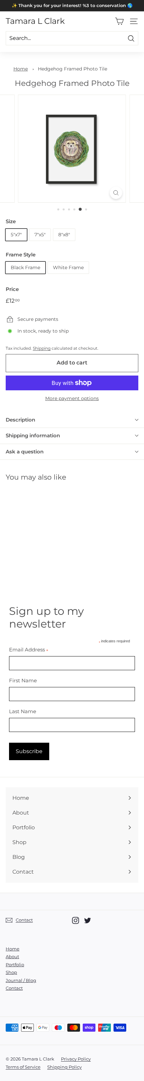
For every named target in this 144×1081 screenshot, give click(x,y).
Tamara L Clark (35, 21)
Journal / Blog (21, 980)
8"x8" (64, 235)
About (12, 956)
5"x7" (16, 235)
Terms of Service (23, 1067)
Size (11, 221)
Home (20, 69)
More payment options (72, 398)
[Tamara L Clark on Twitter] (87, 920)
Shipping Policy (64, 1067)
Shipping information (33, 435)
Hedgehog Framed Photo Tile (72, 69)
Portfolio (15, 964)
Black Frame (25, 267)
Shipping (42, 348)
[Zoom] (116, 193)
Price (12, 289)
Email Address (28, 649)
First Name (23, 680)
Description (20, 419)
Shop (11, 972)
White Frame (68, 267)
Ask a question (25, 451)
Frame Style (20, 254)
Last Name (22, 711)
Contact (14, 988)
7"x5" (40, 235)
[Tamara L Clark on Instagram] (75, 920)
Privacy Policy (76, 1059)
